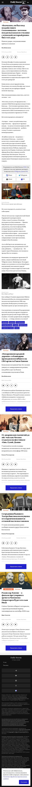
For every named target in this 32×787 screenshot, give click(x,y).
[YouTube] (16, 676)
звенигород (23, 325)
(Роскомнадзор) (23, 697)
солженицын (20, 322)
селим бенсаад (7, 325)
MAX (24, 167)
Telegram (18, 171)
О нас (4, 662)
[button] (2, 3)
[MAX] (16, 691)
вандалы (5, 322)
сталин (15, 325)
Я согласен (24, 782)
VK (27, 171)
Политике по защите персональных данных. (12, 705)
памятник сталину (7, 328)
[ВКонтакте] (16, 681)
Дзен (22, 171)
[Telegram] (16, 671)
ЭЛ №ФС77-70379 (16, 698)
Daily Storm (16, 2)
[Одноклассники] (16, 686)
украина (12, 322)
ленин (17, 328)
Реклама (5, 665)
